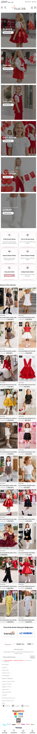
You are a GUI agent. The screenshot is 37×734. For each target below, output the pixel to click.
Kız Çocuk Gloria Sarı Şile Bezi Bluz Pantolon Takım (9, 620)
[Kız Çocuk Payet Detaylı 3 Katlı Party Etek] (27, 435)
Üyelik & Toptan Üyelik (8, 681)
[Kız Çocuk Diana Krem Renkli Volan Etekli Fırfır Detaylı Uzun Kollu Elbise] (9, 435)
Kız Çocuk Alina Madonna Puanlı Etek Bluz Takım (27, 418)
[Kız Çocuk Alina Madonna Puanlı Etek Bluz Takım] (27, 402)
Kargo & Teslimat (6, 684)
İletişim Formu (6, 673)
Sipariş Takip (5, 689)
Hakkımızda (5, 670)
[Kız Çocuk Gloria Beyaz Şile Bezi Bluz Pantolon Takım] (27, 603)
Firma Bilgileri (5, 675)
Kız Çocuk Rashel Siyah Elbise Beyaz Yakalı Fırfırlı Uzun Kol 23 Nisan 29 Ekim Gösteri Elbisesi (27, 552)
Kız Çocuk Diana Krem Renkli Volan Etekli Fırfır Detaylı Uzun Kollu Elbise (9, 451)
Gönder (32, 657)
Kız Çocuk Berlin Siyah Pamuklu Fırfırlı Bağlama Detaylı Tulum (9, 586)
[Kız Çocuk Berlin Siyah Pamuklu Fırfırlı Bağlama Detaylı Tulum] (9, 570)
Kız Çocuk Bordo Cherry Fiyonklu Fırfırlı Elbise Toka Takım (9, 552)
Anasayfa (4, 667)
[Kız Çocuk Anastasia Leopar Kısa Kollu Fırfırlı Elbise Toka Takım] (9, 334)
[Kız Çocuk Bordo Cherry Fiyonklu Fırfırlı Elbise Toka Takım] (9, 536)
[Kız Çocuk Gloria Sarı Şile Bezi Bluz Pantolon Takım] (9, 603)
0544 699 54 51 (4, 2)
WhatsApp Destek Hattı (8, 698)
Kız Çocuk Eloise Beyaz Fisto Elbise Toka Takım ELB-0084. (27, 317)
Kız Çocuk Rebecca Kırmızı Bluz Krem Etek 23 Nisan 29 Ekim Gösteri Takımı (27, 351)
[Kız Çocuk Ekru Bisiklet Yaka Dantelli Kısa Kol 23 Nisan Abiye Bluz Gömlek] (27, 469)
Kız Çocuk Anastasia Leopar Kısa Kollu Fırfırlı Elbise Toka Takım (9, 351)
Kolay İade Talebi (6, 692)
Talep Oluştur (9, 275)
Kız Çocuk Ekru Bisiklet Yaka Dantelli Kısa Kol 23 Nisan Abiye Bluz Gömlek (27, 485)
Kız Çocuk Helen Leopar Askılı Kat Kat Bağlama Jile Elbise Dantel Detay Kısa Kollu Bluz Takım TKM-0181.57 (9, 317)
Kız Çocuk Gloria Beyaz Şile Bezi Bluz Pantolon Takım (27, 620)
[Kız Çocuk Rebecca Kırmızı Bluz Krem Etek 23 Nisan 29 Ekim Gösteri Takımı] (27, 334)
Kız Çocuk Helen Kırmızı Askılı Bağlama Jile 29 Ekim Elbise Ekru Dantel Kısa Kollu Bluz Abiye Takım (9, 519)
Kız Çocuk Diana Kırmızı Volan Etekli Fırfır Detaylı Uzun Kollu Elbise (9, 384)
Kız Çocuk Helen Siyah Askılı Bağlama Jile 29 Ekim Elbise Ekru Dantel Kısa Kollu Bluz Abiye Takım (27, 519)
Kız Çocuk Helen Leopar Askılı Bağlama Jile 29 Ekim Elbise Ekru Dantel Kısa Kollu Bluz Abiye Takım (9, 485)
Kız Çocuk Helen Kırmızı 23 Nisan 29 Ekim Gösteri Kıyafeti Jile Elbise (27, 384)
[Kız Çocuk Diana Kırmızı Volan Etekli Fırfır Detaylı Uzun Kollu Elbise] (9, 368)
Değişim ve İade (6, 687)
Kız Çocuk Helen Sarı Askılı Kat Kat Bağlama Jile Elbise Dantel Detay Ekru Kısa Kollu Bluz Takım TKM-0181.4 (9, 418)
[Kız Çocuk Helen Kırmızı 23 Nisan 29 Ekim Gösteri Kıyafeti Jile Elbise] (27, 368)
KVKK (3, 703)
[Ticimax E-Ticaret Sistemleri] (18, 728)
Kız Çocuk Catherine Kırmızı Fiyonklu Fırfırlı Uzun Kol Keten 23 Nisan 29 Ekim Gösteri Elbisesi (27, 586)
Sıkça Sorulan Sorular (8, 700)
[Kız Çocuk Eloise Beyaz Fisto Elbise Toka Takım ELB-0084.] (27, 301)
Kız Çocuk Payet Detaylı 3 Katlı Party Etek (27, 451)
